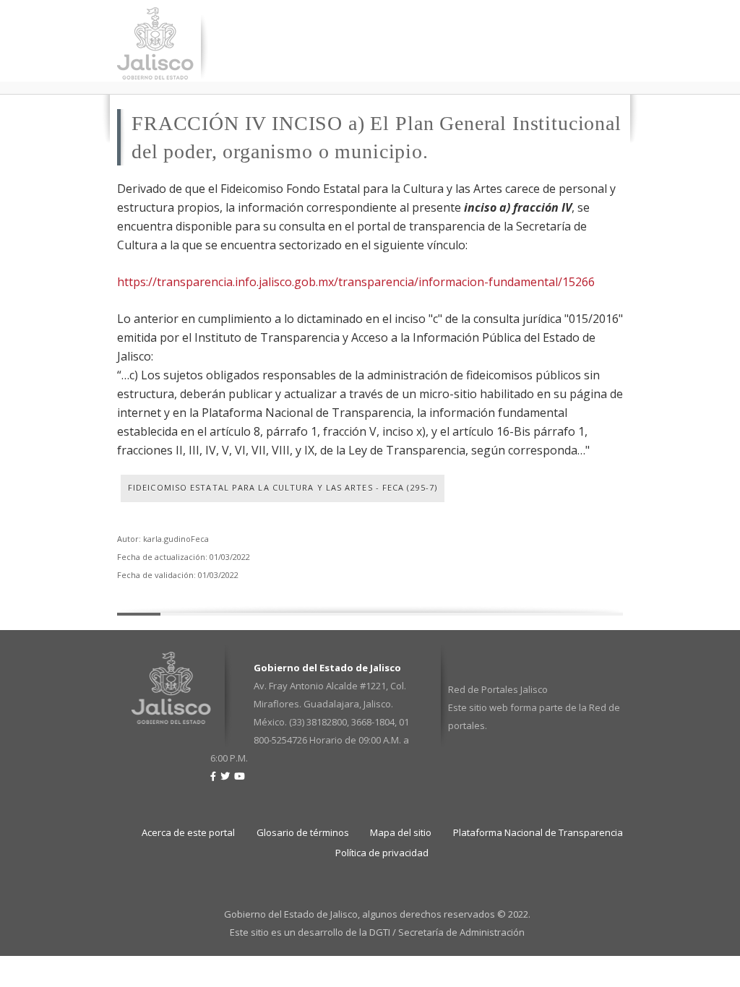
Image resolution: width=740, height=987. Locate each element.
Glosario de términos (303, 832)
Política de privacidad (382, 852)
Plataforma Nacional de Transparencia (538, 832)
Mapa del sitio (400, 832)
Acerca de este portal (188, 832)
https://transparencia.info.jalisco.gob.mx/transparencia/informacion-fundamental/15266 (356, 282)
